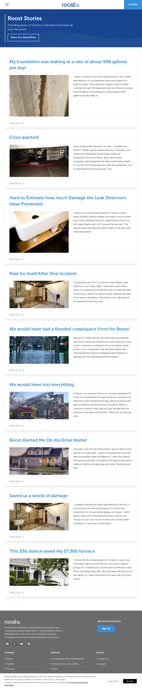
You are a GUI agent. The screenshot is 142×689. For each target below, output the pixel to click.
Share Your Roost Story (23, 37)
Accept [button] (130, 681)
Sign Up (106, 628)
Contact (133, 4)
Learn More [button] (113, 681)
